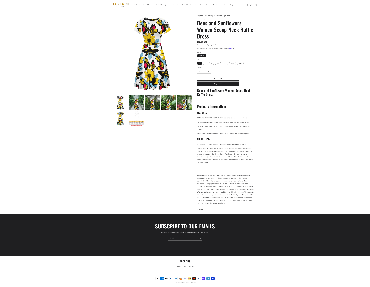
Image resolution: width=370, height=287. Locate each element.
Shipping (209, 45)
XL (218, 63)
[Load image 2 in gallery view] (136, 102)
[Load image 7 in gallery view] (136, 118)
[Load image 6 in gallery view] (120, 118)
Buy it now (218, 84)
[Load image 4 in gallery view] (168, 102)
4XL (240, 63)
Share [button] (201, 209)
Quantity (199, 67)
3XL (232, 63)
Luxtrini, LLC (181, 282)
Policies (191, 266)
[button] (139, 5)
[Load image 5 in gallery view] (184, 102)
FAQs (185, 266)
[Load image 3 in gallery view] (152, 102)
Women (201, 55)
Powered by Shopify (191, 282)
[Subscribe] (200, 238)
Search (178, 266)
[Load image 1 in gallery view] (120, 102)
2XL (225, 63)
